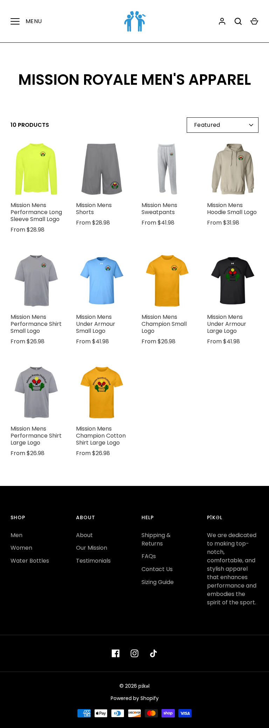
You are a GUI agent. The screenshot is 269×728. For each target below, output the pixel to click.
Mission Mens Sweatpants (159, 208)
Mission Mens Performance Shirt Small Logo (36, 324)
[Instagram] (134, 653)
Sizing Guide (158, 582)
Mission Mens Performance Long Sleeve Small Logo (36, 212)
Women (21, 548)
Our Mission (91, 548)
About (84, 535)
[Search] (238, 21)
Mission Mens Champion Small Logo (164, 324)
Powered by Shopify (135, 698)
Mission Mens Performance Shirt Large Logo (36, 436)
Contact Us (157, 569)
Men (16, 535)
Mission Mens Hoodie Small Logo (232, 208)
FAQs (149, 556)
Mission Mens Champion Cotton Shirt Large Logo (101, 436)
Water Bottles (30, 561)
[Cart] (254, 21)
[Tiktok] (153, 653)
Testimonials (93, 561)
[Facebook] (115, 653)
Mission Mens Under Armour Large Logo (226, 324)
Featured (207, 125)
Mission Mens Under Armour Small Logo (95, 324)
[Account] (222, 21)
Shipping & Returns (156, 539)
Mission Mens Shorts (94, 208)
